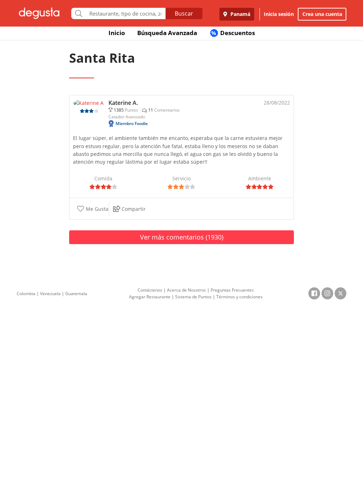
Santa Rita (102, 58)
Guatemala (76, 294)
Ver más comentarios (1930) (181, 237)
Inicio (116, 33)
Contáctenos (150, 290)
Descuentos (233, 33)
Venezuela (50, 294)
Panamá (239, 14)
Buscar (184, 13)
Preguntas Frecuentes (232, 290)
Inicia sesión (279, 14)
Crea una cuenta (322, 14)
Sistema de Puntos (193, 297)
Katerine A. (123, 103)
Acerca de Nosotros (186, 290)
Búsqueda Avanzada (167, 33)
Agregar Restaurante (150, 297)
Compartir (132, 209)
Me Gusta (96, 209)
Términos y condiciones (239, 297)
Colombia (26, 294)
